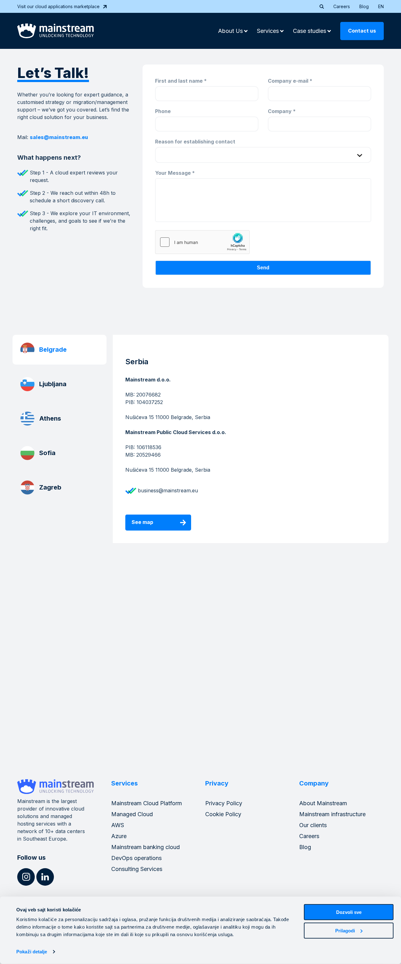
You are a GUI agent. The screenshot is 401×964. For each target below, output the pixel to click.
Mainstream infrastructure (332, 814)
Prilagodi (345, 930)
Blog (364, 6)
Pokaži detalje (31, 951)
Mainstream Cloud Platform (146, 803)
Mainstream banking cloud (145, 847)
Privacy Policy (223, 803)
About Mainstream (323, 803)
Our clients (313, 825)
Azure (119, 836)
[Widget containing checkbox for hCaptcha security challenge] (202, 242)
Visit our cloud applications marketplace (58, 6)
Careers (341, 6)
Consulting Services (136, 869)
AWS (117, 825)
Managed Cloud (132, 814)
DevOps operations (136, 858)
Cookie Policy (223, 814)
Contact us (362, 31)
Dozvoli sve (349, 912)
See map (142, 522)
